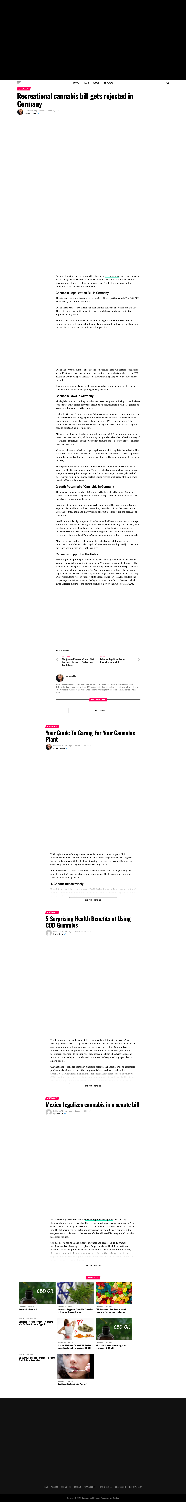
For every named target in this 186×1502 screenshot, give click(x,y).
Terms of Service (105, 1487)
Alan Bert (59, 934)
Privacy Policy (89, 1487)
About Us (54, 1487)
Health (86, 82)
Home (46, 1487)
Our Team (77, 1487)
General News (107, 82)
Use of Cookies (120, 1487)
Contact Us (66, 1487)
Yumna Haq (31, 113)
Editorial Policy (135, 1487)
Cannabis (76, 82)
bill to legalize (112, 276)
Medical (96, 82)
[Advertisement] (98, 349)
